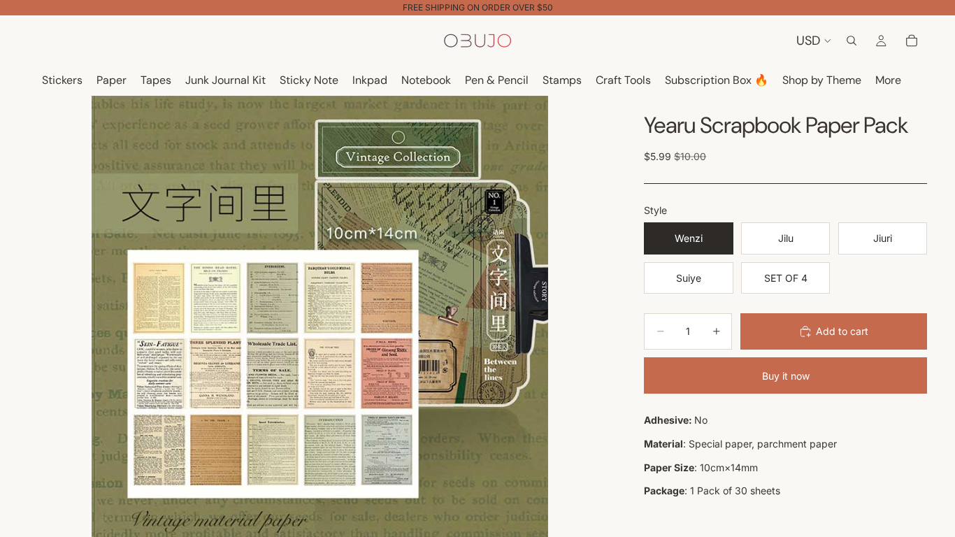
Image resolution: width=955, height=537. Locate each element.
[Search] (851, 40)
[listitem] (888, 80)
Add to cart (842, 331)
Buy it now (786, 376)
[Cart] (911, 40)
